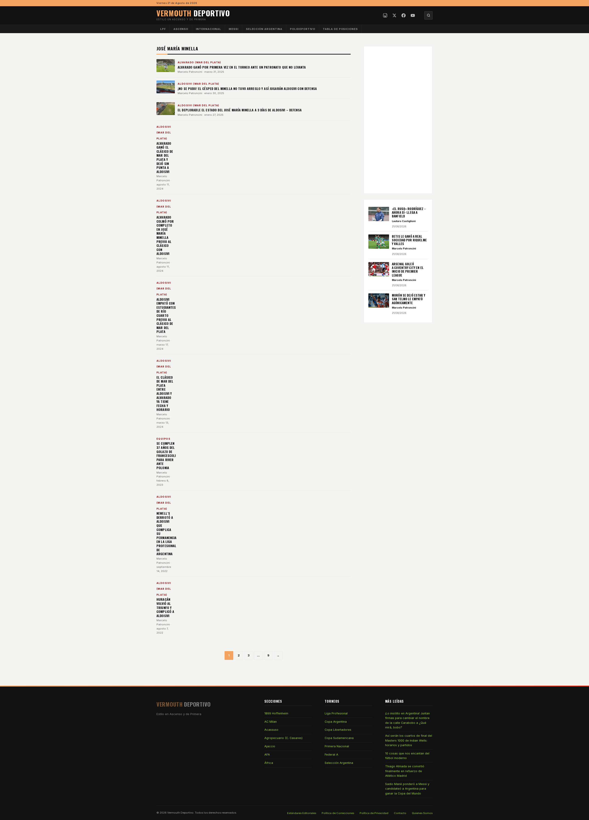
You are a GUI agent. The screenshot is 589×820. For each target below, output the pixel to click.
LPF (163, 29)
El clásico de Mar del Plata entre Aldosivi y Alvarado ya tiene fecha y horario (164, 393)
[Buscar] (428, 15)
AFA (267, 754)
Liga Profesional (336, 713)
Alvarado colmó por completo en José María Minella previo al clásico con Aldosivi (165, 235)
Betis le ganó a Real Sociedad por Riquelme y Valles (409, 240)
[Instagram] (385, 15)
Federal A (331, 754)
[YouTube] (413, 15)
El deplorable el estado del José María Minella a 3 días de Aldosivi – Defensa (240, 109)
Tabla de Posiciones (340, 29)
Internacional (208, 29)
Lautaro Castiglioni (404, 221)
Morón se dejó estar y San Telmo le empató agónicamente (408, 299)
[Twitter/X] (394, 15)
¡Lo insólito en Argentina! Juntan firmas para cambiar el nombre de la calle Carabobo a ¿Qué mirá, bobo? (407, 720)
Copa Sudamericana (339, 738)
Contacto (400, 813)
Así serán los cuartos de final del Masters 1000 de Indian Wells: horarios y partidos (408, 740)
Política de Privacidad (374, 813)
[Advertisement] (398, 120)
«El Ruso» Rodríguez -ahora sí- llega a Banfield (409, 212)
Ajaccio (269, 746)
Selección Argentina (264, 29)
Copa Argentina (336, 721)
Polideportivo (302, 29)
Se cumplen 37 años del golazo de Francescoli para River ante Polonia (166, 455)
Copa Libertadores (338, 729)
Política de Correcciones (338, 813)
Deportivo (193, 13)
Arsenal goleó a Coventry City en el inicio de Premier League (408, 269)
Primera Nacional (337, 746)
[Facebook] (403, 15)
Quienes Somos (422, 813)
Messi (233, 29)
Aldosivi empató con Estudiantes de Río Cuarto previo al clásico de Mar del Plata (166, 315)
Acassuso (271, 729)
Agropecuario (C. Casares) (283, 738)
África (268, 763)
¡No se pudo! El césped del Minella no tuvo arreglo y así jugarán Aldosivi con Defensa (247, 88)
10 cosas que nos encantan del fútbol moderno (407, 756)
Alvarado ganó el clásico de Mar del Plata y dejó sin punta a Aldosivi (164, 157)
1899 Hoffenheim (276, 713)
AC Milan (270, 721)
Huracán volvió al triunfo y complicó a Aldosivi (165, 607)
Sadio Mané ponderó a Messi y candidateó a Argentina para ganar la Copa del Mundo (407, 788)
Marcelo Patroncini (190, 71)
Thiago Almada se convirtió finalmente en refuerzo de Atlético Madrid (404, 771)
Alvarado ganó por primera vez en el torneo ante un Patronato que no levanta (242, 67)
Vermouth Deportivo (180, 812)
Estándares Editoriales (301, 813)
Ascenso (180, 29)
